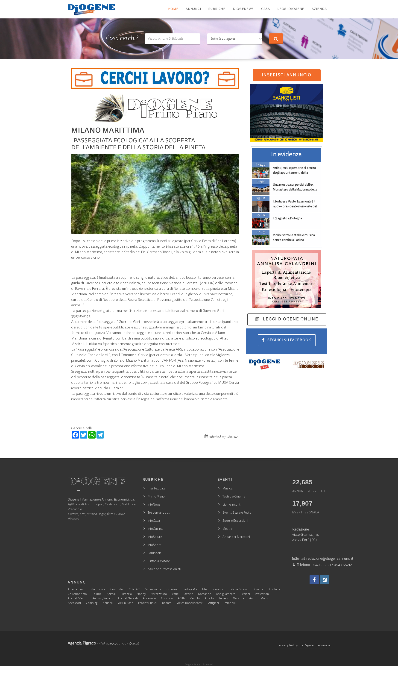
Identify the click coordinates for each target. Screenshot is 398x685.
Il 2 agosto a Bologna (287, 218)
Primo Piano (156, 496)
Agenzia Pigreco (82, 643)
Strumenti (172, 589)
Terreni (223, 598)
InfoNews (154, 504)
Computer (117, 589)
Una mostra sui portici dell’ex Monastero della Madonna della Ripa (295, 189)
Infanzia (127, 594)
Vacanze (238, 598)
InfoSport (154, 545)
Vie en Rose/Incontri (190, 603)
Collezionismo (77, 594)
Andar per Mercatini (236, 537)
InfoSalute (155, 537)
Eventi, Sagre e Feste (236, 513)
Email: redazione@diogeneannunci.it (324, 559)
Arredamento (76, 589)
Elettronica (98, 589)
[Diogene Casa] (265, 364)
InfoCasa (154, 521)
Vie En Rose (125, 603)
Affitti (181, 598)
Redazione (323, 645)
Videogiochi (153, 589)
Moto (264, 598)
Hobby (141, 594)
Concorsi (167, 598)
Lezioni (245, 594)
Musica (227, 488)
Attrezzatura (159, 594)
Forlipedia (154, 553)
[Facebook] (314, 579)
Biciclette (274, 589)
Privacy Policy (288, 645)
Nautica (107, 603)
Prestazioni (262, 594)
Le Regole (306, 645)
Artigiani (213, 603)
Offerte (188, 594)
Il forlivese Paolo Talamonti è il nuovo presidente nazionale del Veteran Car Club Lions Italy (295, 206)
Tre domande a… (159, 513)
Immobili (230, 603)
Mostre (227, 529)
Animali (112, 594)
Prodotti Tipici (147, 603)
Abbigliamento (225, 594)
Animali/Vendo (77, 598)
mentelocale (156, 488)
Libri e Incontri (232, 504)
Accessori (149, 598)
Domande (204, 594)
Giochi (258, 589)
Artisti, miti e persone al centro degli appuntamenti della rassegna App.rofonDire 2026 (294, 173)
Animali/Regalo (102, 598)
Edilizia (97, 594)
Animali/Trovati (128, 598)
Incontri (166, 603)
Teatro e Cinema (233, 496)
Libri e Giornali (239, 589)
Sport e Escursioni (235, 521)
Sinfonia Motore (159, 561)
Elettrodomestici (213, 589)
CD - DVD (134, 589)
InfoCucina (155, 529)
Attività (209, 598)
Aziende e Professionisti (164, 569)
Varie (175, 594)
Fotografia (190, 589)
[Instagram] (324, 579)
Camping (91, 603)
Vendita (195, 598)
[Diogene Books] (308, 364)
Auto (252, 598)
